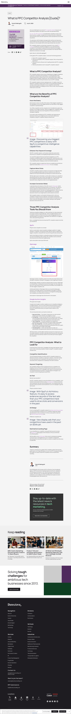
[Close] (69, 711)
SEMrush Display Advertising (37, 414)
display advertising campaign (57, 410)
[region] (35, 711)
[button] (12, 52)
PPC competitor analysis (50, 30)
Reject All (55, 711)
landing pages (55, 186)
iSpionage (33, 244)
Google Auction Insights (38, 299)
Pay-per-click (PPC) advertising (36, 33)
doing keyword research (45, 164)
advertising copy (50, 381)
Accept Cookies (63, 711)
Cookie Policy (34, 712)
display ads (34, 432)
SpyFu (32, 225)
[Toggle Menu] (68, 2)
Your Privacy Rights (46, 711)
